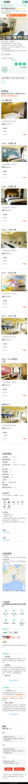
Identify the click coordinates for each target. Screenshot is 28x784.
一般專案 (4, 128)
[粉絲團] (20, 64)
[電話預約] (24, 64)
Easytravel (16, 783)
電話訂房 (14, 121)
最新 (4, 78)
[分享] (16, 64)
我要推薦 (8, 769)
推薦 (4, 81)
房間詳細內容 (7, 124)
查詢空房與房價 (6, 121)
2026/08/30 (5, 134)
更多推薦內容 (19, 769)
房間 (9, 78)
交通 (18, 78)
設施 (14, 78)
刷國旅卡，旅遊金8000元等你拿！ (18, 15)
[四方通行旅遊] (7, 2)
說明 (23, 78)
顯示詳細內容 (6, 532)
